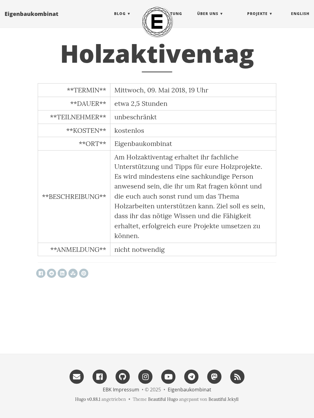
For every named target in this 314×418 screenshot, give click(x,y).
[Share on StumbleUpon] (73, 273)
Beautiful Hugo (163, 399)
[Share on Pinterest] (83, 273)
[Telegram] (191, 376)
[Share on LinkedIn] (62, 273)
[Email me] (76, 376)
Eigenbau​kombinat (31, 13)
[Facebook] (99, 376)
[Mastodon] (214, 376)
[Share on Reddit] (51, 273)
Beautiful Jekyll (224, 399)
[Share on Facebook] (40, 273)
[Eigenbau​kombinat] (157, 21)
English (300, 13)
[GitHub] (122, 376)
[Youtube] (168, 376)
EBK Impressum (121, 389)
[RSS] (237, 376)
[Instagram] (145, 376)
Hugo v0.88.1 (87, 399)
